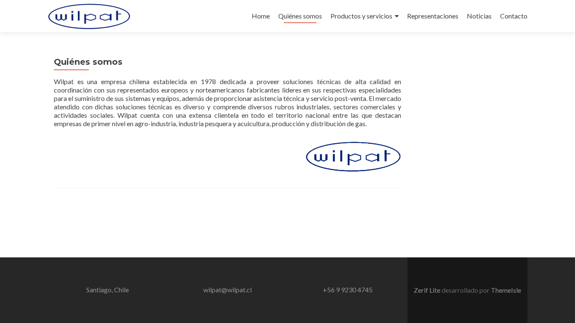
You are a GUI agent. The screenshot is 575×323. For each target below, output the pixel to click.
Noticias (479, 16)
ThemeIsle (506, 290)
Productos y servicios (361, 16)
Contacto (513, 16)
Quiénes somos (300, 16)
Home (261, 16)
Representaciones (432, 16)
